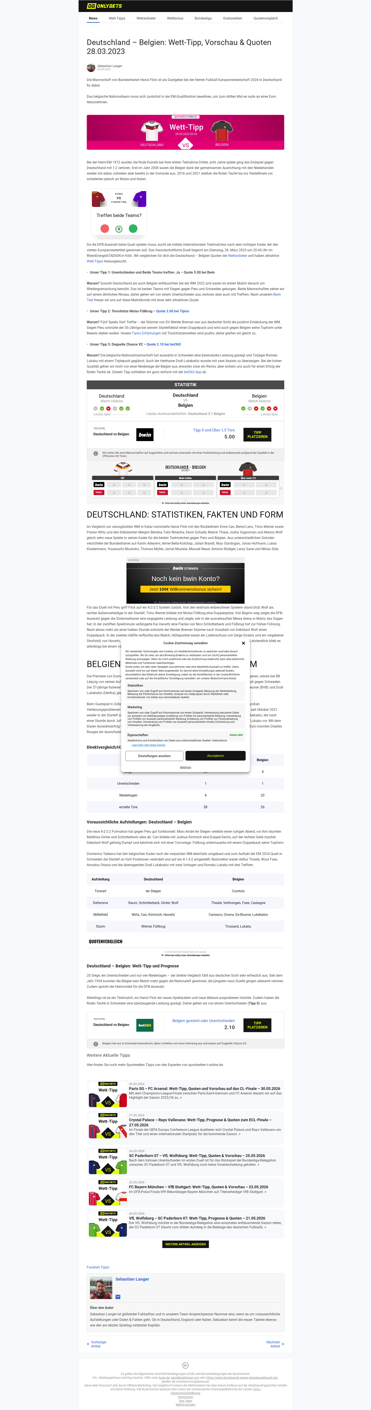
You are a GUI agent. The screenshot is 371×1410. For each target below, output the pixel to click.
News (93, 18)
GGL (257, 1389)
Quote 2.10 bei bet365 (164, 344)
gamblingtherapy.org (185, 1377)
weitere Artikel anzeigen (186, 1244)
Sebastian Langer (132, 1279)
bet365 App (192, 372)
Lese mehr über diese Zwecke (148, 745)
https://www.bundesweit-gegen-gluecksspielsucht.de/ (242, 1377)
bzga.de (164, 1377)
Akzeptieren (215, 755)
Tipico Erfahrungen (146, 333)
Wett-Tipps (95, 261)
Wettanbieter (146, 18)
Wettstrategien (185, 1404)
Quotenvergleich (266, 18)
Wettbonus (175, 18)
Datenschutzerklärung (185, 1393)
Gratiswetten (232, 18)
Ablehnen (185, 767)
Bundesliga (203, 18)
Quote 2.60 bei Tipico (172, 311)
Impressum (185, 1397)
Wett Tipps (117, 18)
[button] (243, 643)
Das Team (185, 1401)
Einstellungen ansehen (154, 756)
